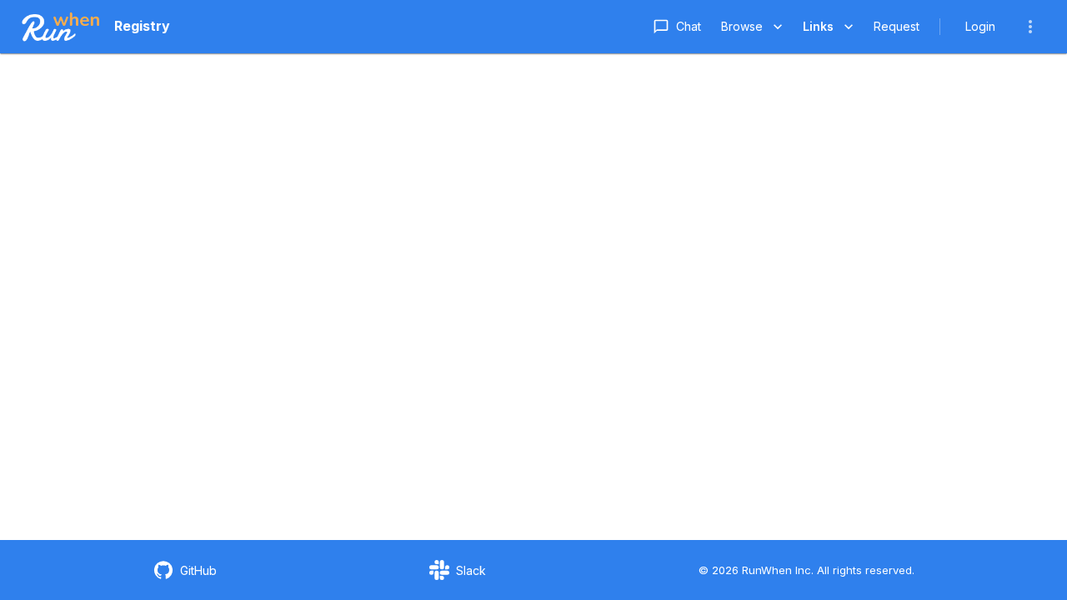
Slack (471, 570)
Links (818, 26)
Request (896, 26)
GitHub (198, 570)
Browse (742, 26)
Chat (688, 26)
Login (980, 26)
